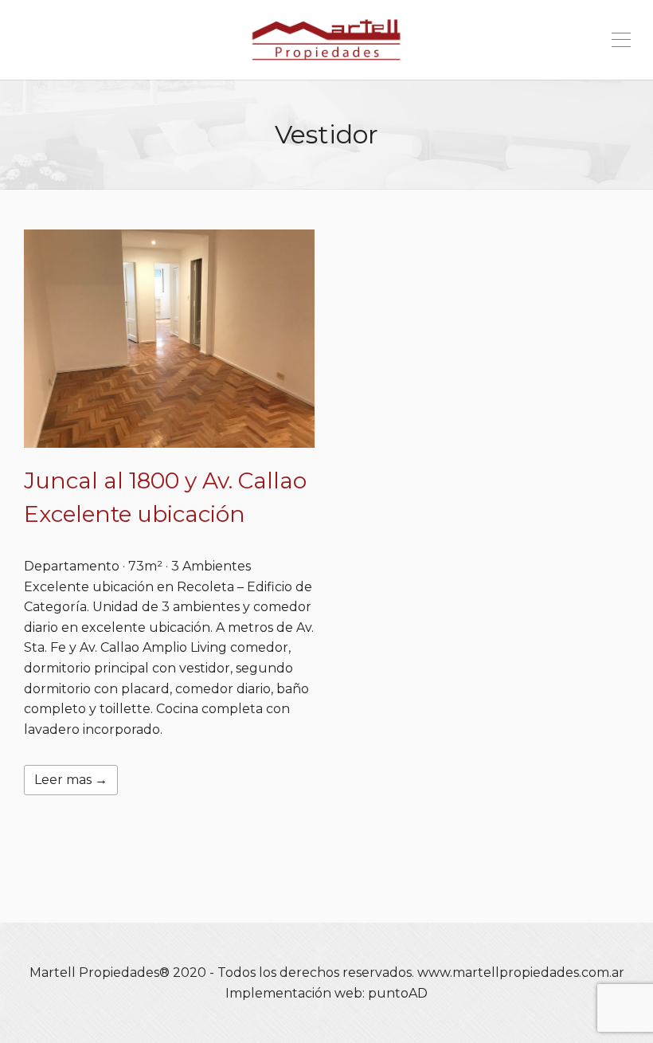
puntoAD (398, 993)
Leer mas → (71, 779)
